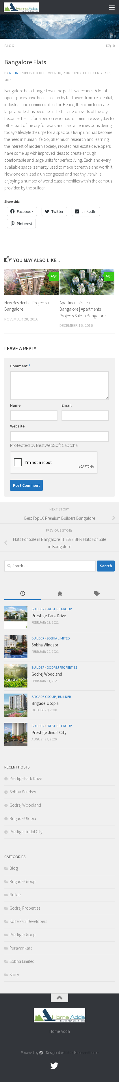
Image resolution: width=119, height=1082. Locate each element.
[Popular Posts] (59, 594)
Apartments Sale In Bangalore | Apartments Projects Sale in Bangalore (82, 309)
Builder (37, 609)
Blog (9, 45)
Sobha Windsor (44, 645)
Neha (13, 73)
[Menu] (112, 7)
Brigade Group (43, 696)
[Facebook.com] (44, 1066)
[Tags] (96, 594)
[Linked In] (75, 1066)
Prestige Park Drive (48, 615)
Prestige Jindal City (48, 732)
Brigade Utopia (45, 703)
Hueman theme (86, 1052)
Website (17, 426)
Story (14, 974)
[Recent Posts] (22, 594)
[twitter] (54, 1066)
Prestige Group (59, 609)
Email (67, 405)
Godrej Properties (62, 667)
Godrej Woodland (46, 674)
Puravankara (21, 948)
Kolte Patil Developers (28, 921)
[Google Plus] (65, 1066)
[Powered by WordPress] (41, 1053)
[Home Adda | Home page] (27, 7)
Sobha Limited (58, 638)
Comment (20, 365)
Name (15, 405)
